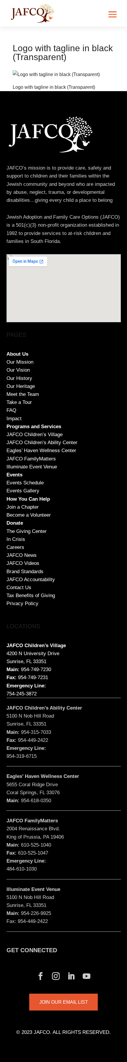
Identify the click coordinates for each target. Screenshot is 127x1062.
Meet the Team (22, 394)
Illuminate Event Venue (31, 467)
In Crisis (15, 539)
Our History (19, 378)
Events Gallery (22, 491)
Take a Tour (19, 402)
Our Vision (18, 370)
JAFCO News (21, 555)
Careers (15, 547)
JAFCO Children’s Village (34, 434)
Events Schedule (25, 483)
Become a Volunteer (28, 515)
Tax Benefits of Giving (30, 595)
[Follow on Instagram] (56, 976)
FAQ (11, 410)
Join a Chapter (22, 507)
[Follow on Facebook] (40, 976)
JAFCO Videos (22, 563)
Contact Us (18, 587)
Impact (14, 418)
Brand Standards (24, 571)
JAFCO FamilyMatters (31, 459)
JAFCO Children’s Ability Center (41, 442)
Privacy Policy (22, 603)
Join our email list (63, 1002)
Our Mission (19, 362)
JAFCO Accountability (30, 579)
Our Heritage (20, 386)
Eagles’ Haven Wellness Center (41, 450)
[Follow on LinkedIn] (71, 976)
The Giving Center (26, 531)
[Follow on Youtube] (86, 976)
